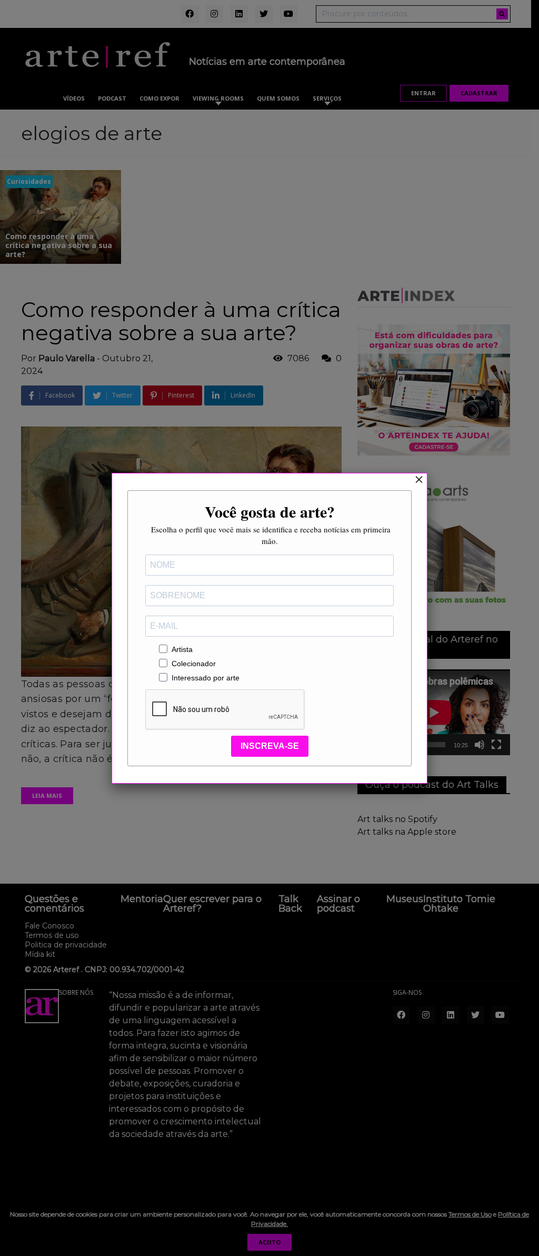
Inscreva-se (270, 745)
